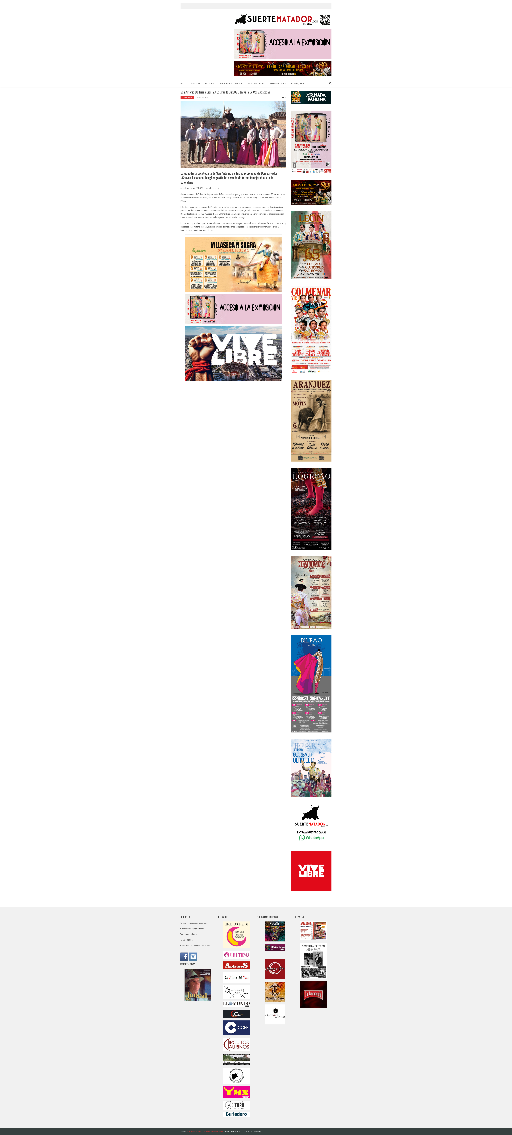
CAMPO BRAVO (187, 97)
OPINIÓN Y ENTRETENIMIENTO (231, 83)
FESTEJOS (209, 83)
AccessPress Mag (254, 1131)
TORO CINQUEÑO (297, 83)
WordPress (237, 1131)
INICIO (183, 83)
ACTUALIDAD (195, 83)
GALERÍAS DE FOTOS (277, 83)
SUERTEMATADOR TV (255, 83)
